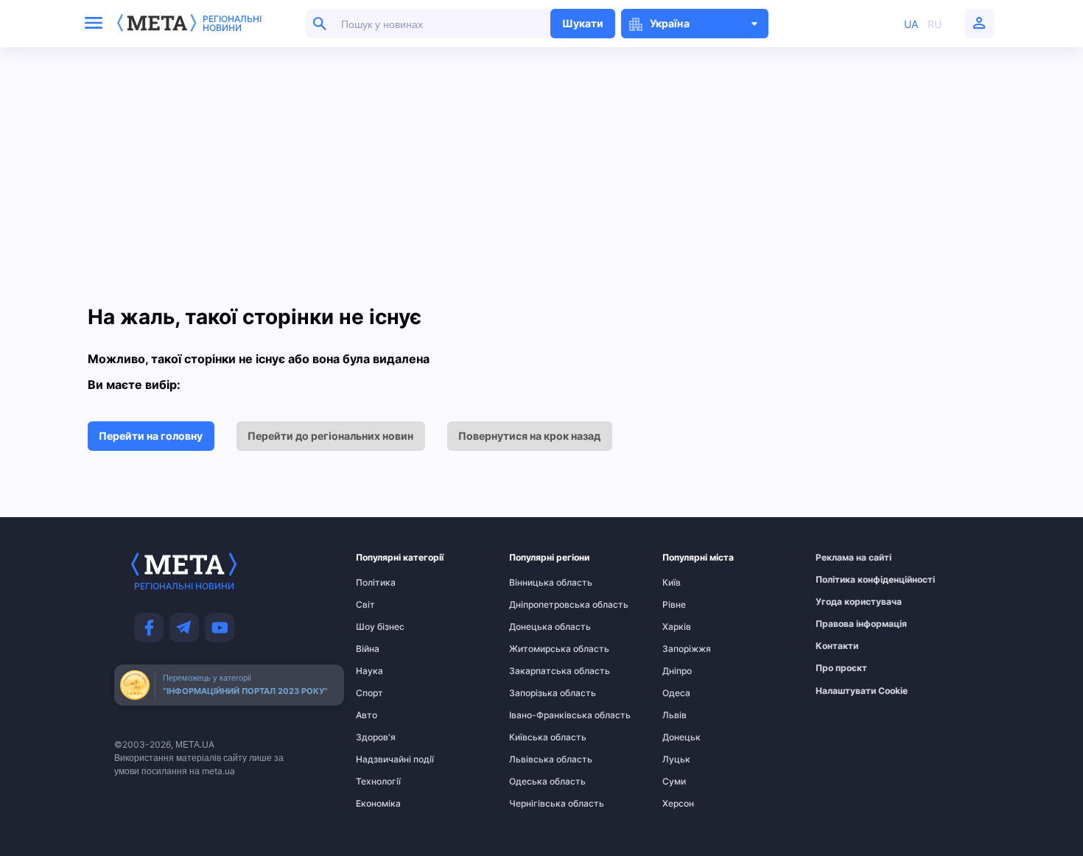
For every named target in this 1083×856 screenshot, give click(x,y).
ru (935, 24)
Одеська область (538, 781)
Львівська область (538, 759)
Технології (378, 781)
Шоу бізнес (380, 627)
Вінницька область (538, 583)
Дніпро (677, 671)
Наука (369, 671)
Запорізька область (538, 693)
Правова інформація (844, 624)
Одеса (676, 693)
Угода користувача (844, 602)
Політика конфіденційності (844, 580)
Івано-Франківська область (538, 715)
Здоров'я (376, 737)
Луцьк (676, 759)
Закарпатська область (538, 671)
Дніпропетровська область (538, 605)
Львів (674, 715)
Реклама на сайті (844, 557)
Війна (367, 649)
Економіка (378, 804)
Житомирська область (538, 649)
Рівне (674, 605)
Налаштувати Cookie (862, 691)
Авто (366, 715)
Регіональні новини (232, 23)
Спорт (369, 693)
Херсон (678, 804)
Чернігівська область (538, 804)
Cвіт (365, 605)
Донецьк (681, 737)
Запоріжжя (686, 649)
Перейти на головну (151, 435)
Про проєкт (841, 668)
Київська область (538, 737)
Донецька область (538, 627)
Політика (376, 583)
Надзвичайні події (384, 759)
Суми (674, 781)
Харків (676, 627)
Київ (671, 583)
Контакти (837, 646)
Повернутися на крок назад (529, 435)
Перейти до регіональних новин (330, 435)
